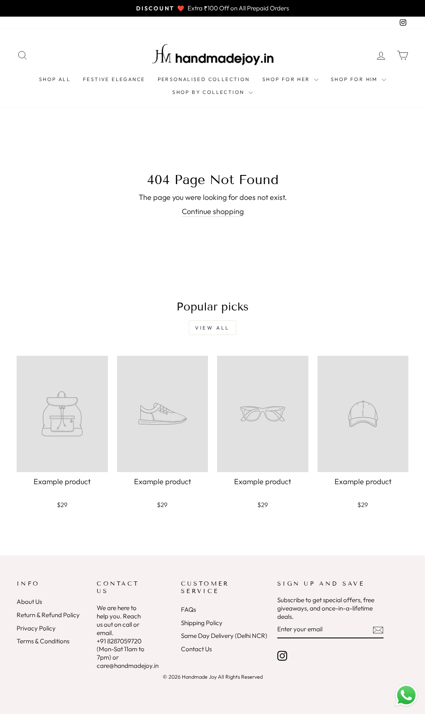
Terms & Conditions (43, 641)
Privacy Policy (36, 628)
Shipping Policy (201, 623)
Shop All (55, 79)
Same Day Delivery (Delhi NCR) (224, 636)
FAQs (188, 609)
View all (212, 328)
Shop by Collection (209, 92)
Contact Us (196, 649)
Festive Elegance (114, 79)
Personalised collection (204, 79)
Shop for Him (355, 79)
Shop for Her (287, 79)
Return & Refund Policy (48, 615)
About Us (29, 602)
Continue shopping (213, 211)
